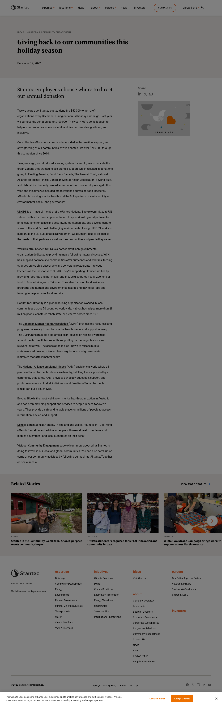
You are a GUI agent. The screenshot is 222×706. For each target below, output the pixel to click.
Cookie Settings (157, 698)
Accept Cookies (182, 698)
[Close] (216, 698)
